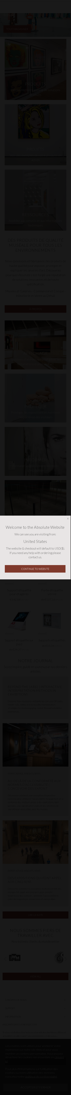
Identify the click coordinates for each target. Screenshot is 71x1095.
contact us (34, 557)
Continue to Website (35, 568)
